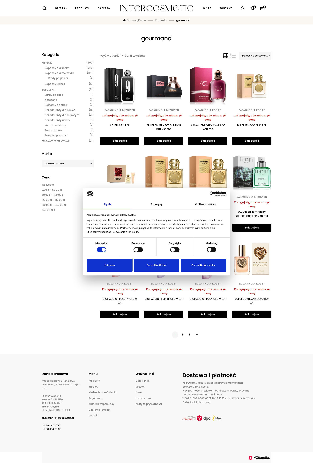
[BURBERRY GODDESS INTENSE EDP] (163, 172)
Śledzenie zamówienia (103, 392)
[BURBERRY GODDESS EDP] (251, 85)
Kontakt (94, 415)
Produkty (94, 381)
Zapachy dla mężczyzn (120, 110)
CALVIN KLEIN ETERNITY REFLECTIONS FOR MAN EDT (252, 214)
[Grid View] (225, 55)
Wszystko (48, 184)
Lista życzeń (143, 398)
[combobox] (255, 56)
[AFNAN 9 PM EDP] (119, 85)
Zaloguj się (120, 141)
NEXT (196, 334)
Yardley (93, 386)
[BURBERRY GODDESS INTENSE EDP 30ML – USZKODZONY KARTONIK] (207, 172)
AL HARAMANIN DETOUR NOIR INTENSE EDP (164, 127)
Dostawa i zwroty (100, 410)
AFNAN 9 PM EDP (120, 125)
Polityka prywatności (148, 404)
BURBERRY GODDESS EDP (252, 125)
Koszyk (139, 386)
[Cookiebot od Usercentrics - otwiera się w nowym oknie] (212, 193)
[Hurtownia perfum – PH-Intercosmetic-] (156, 8)
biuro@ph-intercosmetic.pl (58, 418)
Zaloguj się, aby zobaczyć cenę (120, 118)
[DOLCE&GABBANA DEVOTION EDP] (251, 259)
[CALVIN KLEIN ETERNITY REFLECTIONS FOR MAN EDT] (251, 172)
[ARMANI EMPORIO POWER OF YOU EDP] (207, 85)
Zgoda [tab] (107, 204)
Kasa (138, 392)
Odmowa (109, 265)
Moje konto (142, 381)
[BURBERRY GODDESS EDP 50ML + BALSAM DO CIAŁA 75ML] (119, 172)
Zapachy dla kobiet (208, 110)
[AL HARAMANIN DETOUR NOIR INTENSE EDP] (163, 85)
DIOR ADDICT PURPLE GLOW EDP (164, 299)
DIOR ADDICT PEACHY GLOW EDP (120, 301)
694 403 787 (53, 425)
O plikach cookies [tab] (205, 204)
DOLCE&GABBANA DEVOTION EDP (251, 301)
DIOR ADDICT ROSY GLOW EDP (208, 299)
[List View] (233, 55)
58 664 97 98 (53, 429)
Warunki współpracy (101, 404)
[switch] (138, 249)
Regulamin (95, 398)
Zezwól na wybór (157, 265)
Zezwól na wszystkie (203, 265)
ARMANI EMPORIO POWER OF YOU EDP (208, 127)
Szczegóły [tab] (157, 204)
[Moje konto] (242, 8)
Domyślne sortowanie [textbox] (255, 55)
